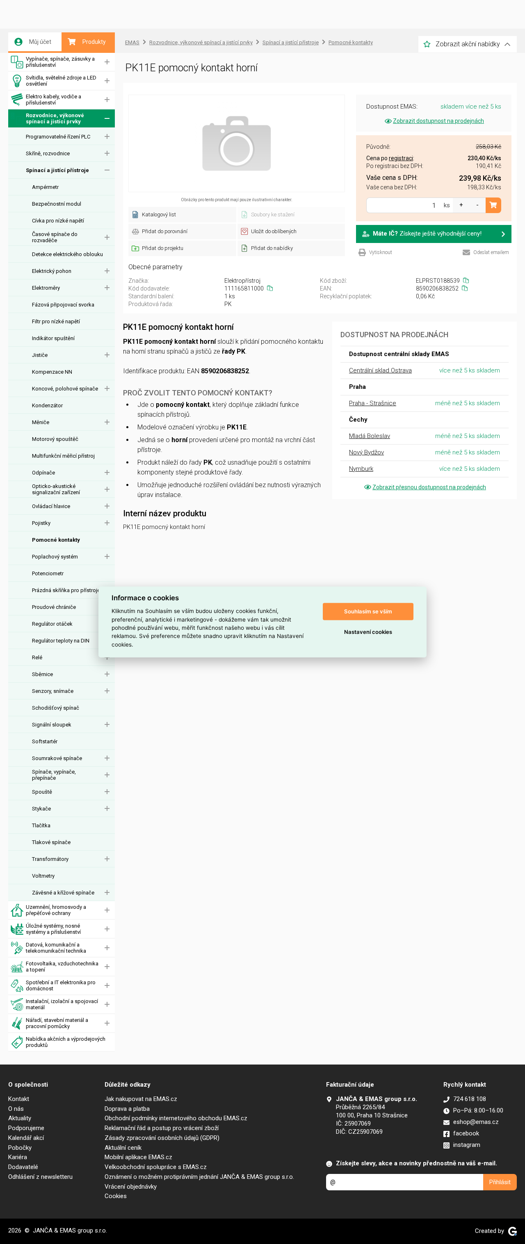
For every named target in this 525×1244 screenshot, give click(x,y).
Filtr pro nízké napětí (56, 321)
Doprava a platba (127, 1108)
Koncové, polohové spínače (65, 389)
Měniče (40, 422)
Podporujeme (26, 1128)
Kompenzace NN (52, 372)
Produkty (94, 42)
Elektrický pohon (51, 271)
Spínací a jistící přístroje (57, 170)
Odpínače (43, 473)
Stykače (41, 809)
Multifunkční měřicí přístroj (63, 456)
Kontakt (18, 1099)
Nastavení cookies (368, 632)
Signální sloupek (51, 725)
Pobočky (20, 1147)
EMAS (132, 42)
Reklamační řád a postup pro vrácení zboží (162, 1128)
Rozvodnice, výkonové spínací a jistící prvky (55, 118)
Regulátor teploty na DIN (60, 641)
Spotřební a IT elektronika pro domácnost (61, 985)
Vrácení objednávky (131, 1186)
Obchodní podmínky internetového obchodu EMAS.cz (176, 1118)
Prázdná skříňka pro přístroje (66, 590)
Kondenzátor (47, 405)
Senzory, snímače (52, 691)
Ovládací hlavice (51, 506)
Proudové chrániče (54, 607)
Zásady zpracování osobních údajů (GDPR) (162, 1138)
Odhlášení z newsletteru (40, 1176)
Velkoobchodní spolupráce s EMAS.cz (156, 1167)
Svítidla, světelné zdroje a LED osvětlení (61, 81)
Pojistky (41, 523)
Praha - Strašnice (372, 403)
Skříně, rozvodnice (48, 153)
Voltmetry (43, 876)
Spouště (42, 792)
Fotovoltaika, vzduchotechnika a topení (62, 966)
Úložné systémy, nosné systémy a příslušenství (53, 929)
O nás (16, 1108)
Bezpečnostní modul (56, 204)
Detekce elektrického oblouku (67, 254)
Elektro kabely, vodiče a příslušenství (53, 99)
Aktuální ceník (123, 1147)
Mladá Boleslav (369, 436)
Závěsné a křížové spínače (63, 893)
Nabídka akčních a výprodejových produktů (65, 1042)
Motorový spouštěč (55, 439)
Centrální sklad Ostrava (380, 370)
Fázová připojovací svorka (63, 305)
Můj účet (40, 42)
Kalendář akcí (26, 1138)
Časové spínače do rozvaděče (55, 237)
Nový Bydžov (366, 452)
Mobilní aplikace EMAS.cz (138, 1157)
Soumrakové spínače (57, 758)
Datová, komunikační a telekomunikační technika (56, 948)
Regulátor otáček (52, 624)
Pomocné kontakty (56, 540)
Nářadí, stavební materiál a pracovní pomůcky (57, 1023)
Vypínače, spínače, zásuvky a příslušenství (60, 62)
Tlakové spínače (51, 842)
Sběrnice (42, 674)
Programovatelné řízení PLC (58, 137)
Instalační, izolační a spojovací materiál (62, 1004)
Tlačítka (41, 825)
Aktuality (19, 1118)
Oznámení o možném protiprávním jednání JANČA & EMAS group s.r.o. (199, 1176)
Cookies (116, 1196)
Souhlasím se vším (368, 611)
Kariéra (17, 1157)
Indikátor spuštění (53, 338)
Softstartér (44, 741)
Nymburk (361, 468)
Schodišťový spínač (55, 708)
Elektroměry (46, 288)
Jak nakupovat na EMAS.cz (141, 1099)
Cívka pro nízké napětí (58, 221)
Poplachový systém (55, 557)
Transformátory (50, 859)
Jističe (40, 355)
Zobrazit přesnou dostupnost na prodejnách (429, 487)
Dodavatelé (23, 1167)
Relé (37, 657)
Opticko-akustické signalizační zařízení (56, 489)
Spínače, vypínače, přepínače (54, 775)
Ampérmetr (45, 187)
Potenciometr (48, 573)
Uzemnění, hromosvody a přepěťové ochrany (56, 910)
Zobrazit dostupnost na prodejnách (438, 121)
